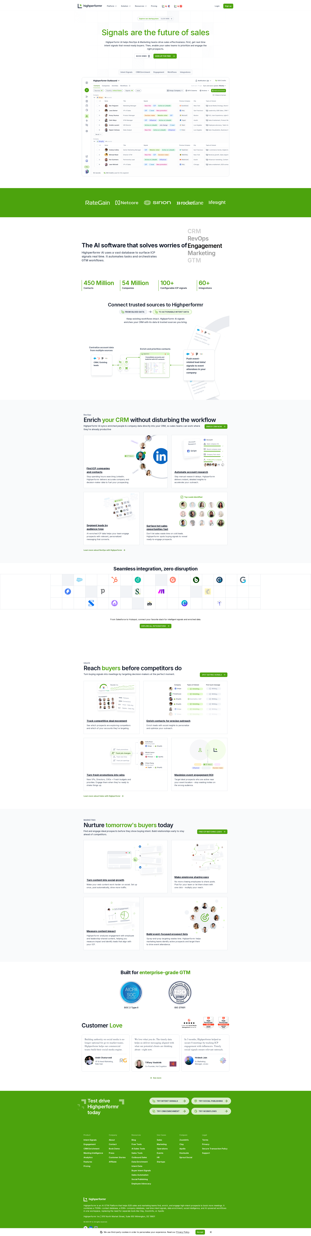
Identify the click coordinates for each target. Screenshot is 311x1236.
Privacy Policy (182, 1232)
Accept (200, 1232)
